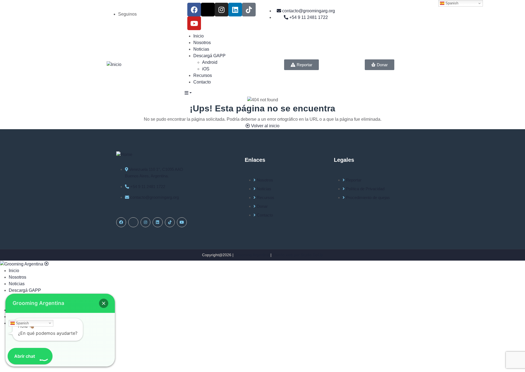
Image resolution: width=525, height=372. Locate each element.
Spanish (22, 323)
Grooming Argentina (252, 255)
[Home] (124, 154)
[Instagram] (221, 9)
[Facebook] (194, 9)
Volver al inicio (264, 125)
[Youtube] (194, 23)
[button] (103, 303)
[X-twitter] (208, 9)
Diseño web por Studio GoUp (298, 255)
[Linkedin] (235, 9)
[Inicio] (114, 64)
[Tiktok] (249, 9)
